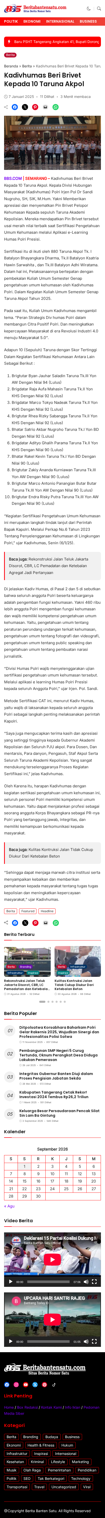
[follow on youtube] (25, 1384)
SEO (27, 1478)
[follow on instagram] (16, 1384)
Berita (10, 55)
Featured (27, 911)
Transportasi (17, 1487)
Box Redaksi (27, 1407)
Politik (11, 21)
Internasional (60, 21)
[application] (52, 1259)
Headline (47, 911)
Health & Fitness (41, 1445)
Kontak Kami (51, 1407)
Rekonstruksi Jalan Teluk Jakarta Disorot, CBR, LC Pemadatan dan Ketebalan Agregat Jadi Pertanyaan (48, 566)
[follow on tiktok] (54, 1384)
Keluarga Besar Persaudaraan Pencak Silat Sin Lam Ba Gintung (59, 1113)
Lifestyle (58, 1462)
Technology (80, 1478)
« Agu (9, 1206)
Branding (25, 966)
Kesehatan (15, 1462)
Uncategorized (63, 1487)
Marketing (80, 1462)
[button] (89, 8)
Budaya (51, 1437)
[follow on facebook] (6, 1384)
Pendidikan (87, 1470)
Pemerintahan (59, 1470)
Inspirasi (33, 972)
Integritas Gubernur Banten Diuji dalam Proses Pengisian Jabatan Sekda (56, 1076)
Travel (39, 1487)
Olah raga (32, 1470)
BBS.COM (13, 178)
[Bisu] (86, 1281)
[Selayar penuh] (94, 1281)
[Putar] (10, 1281)
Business (88, 21)
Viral (86, 1487)
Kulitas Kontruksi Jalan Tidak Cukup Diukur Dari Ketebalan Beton (74, 985)
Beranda (11, 66)
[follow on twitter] (35, 1384)
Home (9, 1407)
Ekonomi (32, 21)
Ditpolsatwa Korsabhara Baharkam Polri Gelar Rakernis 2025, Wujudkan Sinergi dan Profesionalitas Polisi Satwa (59, 1032)
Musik (12, 1470)
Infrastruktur (15, 972)
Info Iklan (72, 1407)
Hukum (67, 1445)
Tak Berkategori (51, 1478)
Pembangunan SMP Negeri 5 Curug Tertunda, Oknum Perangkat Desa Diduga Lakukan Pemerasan (58, 1055)
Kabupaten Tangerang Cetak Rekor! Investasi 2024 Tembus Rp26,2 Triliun (53, 1094)
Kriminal (37, 1462)
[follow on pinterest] (44, 1384)
